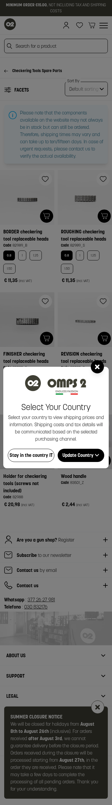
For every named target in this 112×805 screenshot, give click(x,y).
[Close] (97, 366)
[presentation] (56, 402)
